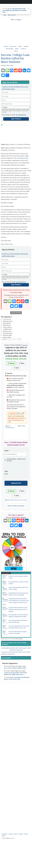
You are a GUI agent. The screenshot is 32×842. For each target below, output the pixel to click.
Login (3, 835)
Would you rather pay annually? (16, 505)
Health (20, 46)
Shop (4, 15)
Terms (26, 834)
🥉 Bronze (11, 363)
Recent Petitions (6, 573)
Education (26, 46)
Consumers (23, 48)
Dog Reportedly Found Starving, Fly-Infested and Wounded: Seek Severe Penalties (18, 609)
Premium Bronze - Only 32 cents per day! (16, 459)
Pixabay (10, 244)
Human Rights (9, 48)
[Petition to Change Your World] (16, 20)
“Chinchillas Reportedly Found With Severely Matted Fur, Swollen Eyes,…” (14, 10)
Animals (6, 46)
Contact (10, 834)
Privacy (21, 834)
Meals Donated (11, 15)
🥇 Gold (16, 368)
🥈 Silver (21, 363)
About (15, 834)
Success (16, 51)
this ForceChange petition (21, 158)
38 (19, 339)
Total (6, 471)
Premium (4, 834)
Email (7, 450)
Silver (18, 413)
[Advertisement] (16, 32)
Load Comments (16, 312)
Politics (17, 48)
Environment (13, 46)
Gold (23, 413)
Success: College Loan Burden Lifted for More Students (15, 58)
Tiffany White (9, 65)
